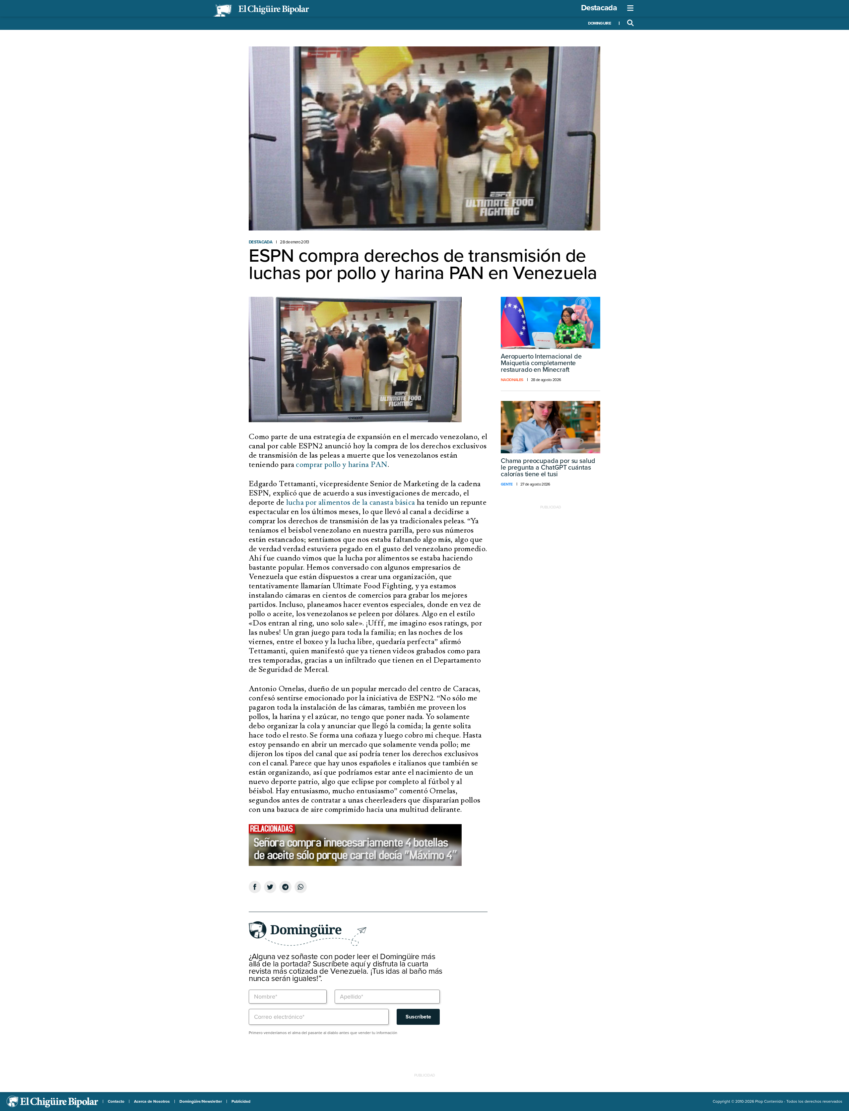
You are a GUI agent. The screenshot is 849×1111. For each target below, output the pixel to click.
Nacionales (512, 379)
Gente (507, 484)
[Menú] (630, 8)
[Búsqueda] (630, 23)
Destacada (599, 8)
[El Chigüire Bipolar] (261, 10)
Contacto (116, 1101)
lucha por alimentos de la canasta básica (350, 502)
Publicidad (240, 1101)
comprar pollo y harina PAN (341, 465)
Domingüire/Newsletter (200, 1101)
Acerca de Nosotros (152, 1101)
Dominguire (599, 23)
